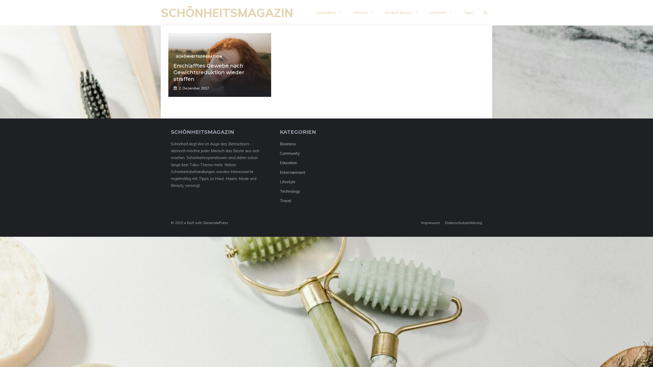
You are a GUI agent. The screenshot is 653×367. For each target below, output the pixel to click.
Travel (285, 200)
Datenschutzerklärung (463, 222)
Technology (290, 191)
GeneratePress (215, 222)
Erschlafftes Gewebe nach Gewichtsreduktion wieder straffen (208, 72)
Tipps (468, 12)
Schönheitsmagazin (227, 12)
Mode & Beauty (398, 12)
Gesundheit (326, 12)
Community (290, 153)
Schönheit (437, 12)
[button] (485, 12)
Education (288, 162)
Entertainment (292, 172)
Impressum (430, 222)
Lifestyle (360, 12)
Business (288, 143)
